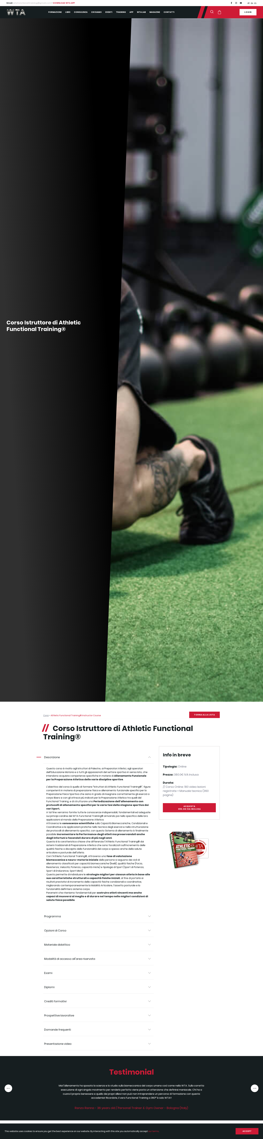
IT (249, 3)
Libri (67, 12)
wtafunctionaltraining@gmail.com (32, 3)
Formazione (55, 12)
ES (255, 3)
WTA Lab (141, 12)
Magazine (154, 12)
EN (252, 3)
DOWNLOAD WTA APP (64, 3)
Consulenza (81, 12)
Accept (247, 1131)
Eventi (108, 12)
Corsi (46, 715)
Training (121, 12)
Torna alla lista (204, 714)
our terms (153, 1131)
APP (131, 12)
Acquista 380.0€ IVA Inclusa (189, 807)
